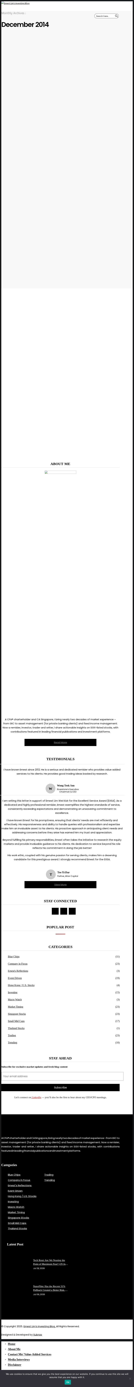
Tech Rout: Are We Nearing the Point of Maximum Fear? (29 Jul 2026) (49, 1262)
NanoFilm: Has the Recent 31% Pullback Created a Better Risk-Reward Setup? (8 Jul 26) (49, 1288)
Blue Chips (13, 956)
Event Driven (15, 978)
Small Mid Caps (16, 1021)
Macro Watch (15, 999)
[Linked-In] (17, 1310)
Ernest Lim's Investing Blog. (40, 1326)
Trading (12, 1035)
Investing (12, 992)
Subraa (37, 1334)
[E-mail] (63, 911)
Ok (67, 1382)
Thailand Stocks (16, 1028)
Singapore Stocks (17, 1014)
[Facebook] (55, 911)
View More (60, 884)
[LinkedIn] (72, 911)
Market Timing (15, 1006)
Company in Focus (17, 963)
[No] (130, 1378)
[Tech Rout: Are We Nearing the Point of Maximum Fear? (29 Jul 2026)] (22, 1264)
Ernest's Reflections (18, 971)
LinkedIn (36, 1097)
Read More (60, 742)
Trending (12, 1042)
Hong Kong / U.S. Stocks (21, 985)
